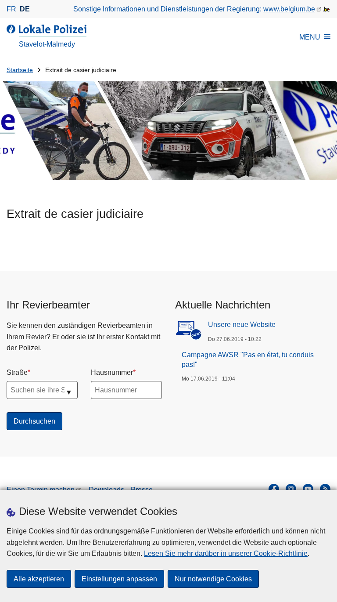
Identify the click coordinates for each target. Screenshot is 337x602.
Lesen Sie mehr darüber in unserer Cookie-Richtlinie (226, 553)
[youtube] (308, 489)
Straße (17, 372)
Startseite (20, 70)
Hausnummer (112, 372)
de (25, 9)
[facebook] (274, 489)
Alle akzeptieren (39, 579)
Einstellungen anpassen (119, 579)
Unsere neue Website (242, 324)
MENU (309, 37)
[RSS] (325, 489)
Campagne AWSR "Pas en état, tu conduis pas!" (248, 359)
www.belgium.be (289, 9)
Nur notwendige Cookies (213, 579)
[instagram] (291, 489)
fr (11, 9)
